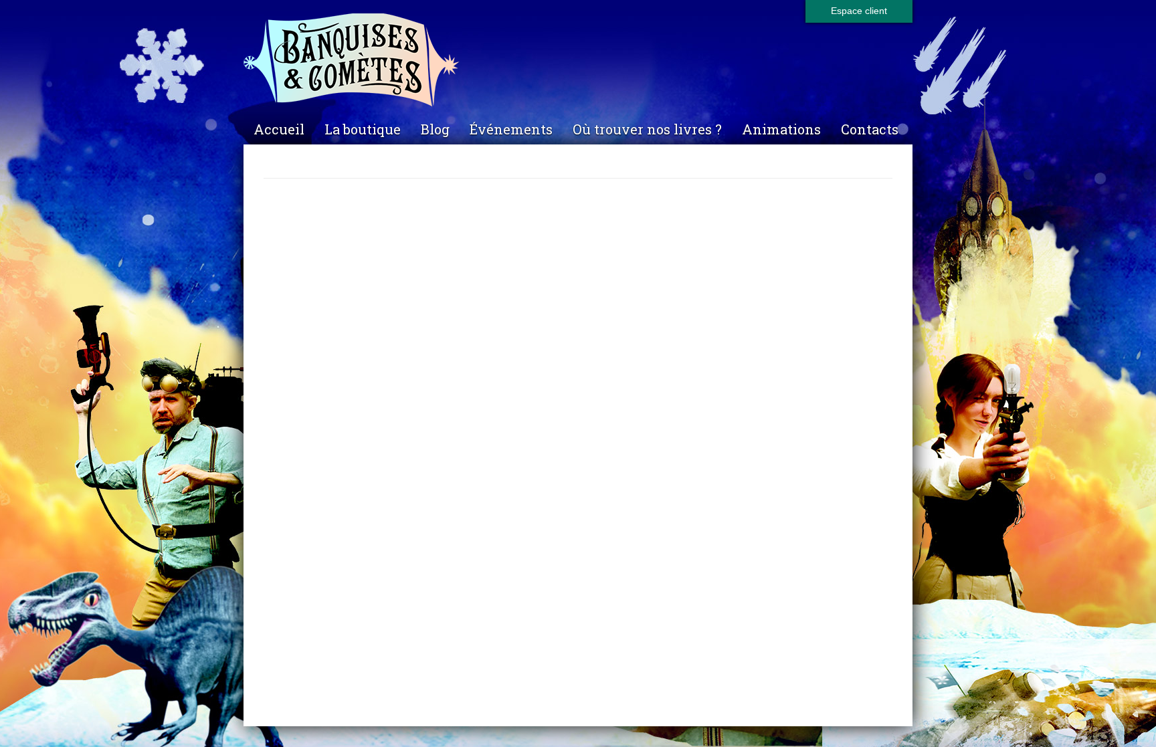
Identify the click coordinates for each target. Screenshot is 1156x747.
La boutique (362, 129)
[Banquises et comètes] (578, 60)
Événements (511, 129)
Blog (435, 129)
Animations (781, 129)
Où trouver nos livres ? (647, 129)
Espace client (859, 10)
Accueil (279, 129)
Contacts (869, 129)
